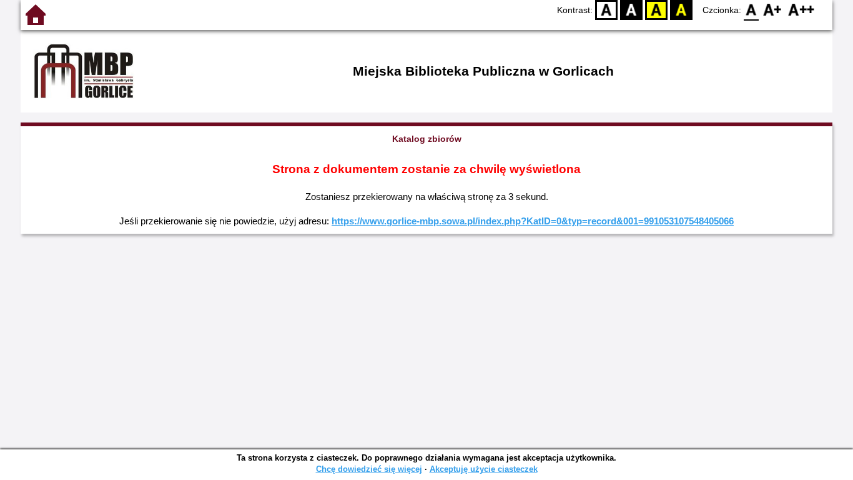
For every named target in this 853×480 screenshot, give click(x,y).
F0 (751, 9)
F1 (773, 9)
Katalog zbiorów (426, 139)
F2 (801, 9)
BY (681, 9)
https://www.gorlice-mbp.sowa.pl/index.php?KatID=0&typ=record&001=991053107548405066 (533, 221)
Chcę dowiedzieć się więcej (369, 469)
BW (631, 9)
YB (656, 9)
